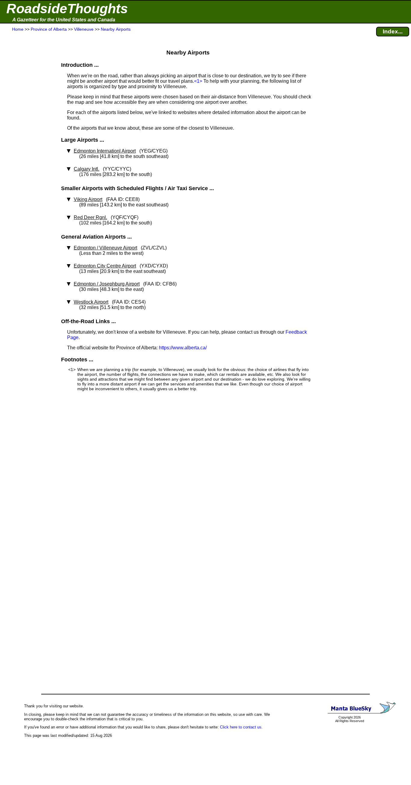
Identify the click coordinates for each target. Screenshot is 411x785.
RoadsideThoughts (67, 8)
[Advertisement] (27, 151)
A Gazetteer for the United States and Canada (63, 19)
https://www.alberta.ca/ (183, 347)
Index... (393, 31)
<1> (198, 81)
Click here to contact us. (241, 727)
